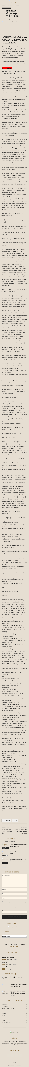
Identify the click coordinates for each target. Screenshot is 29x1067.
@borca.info (14, 946)
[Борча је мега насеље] (5, 979)
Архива (3, 1060)
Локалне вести (5, 855)
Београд (4, 959)
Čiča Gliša (4, 962)
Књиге (3, 964)
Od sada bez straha (7, 967)
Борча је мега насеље (8, 957)
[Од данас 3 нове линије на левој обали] (5, 853)
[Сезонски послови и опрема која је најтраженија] (5, 846)
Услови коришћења (22, 1060)
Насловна (4, 5)
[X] (16, 1055)
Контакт (14, 1062)
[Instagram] (12, 1055)
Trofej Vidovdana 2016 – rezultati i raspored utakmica (21, 831)
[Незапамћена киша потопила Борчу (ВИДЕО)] (5, 986)
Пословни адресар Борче (11, 1060)
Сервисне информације (13, 5)
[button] (2, 2)
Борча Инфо (7, 19)
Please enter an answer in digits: (9, 907)
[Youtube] (20, 1055)
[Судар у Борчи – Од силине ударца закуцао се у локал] (5, 993)
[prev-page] (2, 867)
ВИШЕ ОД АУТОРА (10, 841)
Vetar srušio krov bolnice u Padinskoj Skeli (7, 831)
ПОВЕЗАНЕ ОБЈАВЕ (10, 838)
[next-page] (5, 867)
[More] (20, 820)
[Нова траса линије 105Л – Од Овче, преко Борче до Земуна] (5, 861)
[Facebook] (8, 1055)
